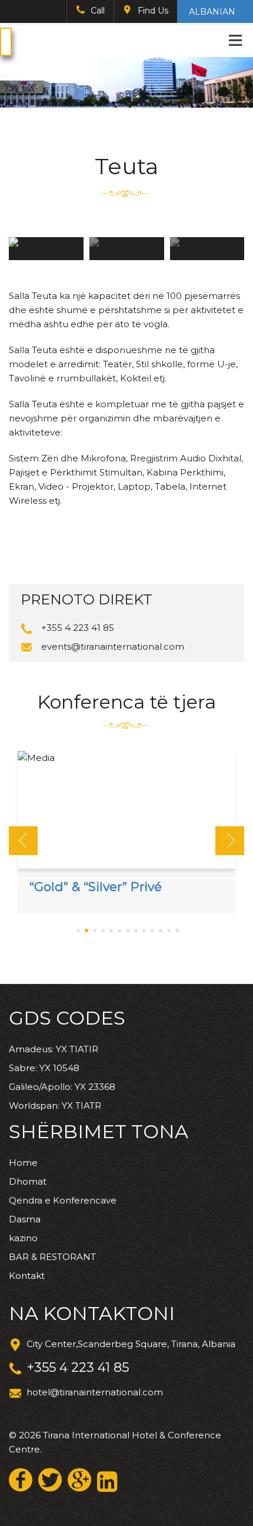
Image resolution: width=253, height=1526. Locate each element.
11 (160, 931)
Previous (23, 840)
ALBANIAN (212, 11)
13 (177, 931)
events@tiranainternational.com (112, 646)
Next (229, 840)
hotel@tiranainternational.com (94, 1392)
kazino (23, 1238)
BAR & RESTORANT (52, 1256)
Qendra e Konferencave (62, 1200)
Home (23, 1162)
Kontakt (27, 1275)
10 (152, 931)
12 (169, 931)
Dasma (25, 1219)
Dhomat (27, 1181)
